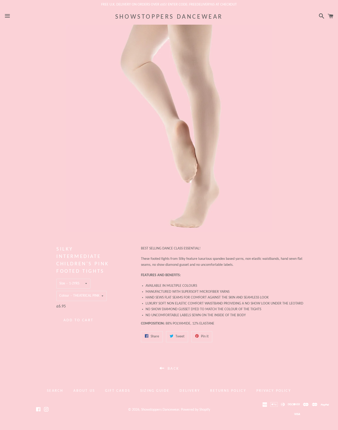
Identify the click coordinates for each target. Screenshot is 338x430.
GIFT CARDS (117, 391)
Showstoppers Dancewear (169, 17)
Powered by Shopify (195, 410)
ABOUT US (84, 391)
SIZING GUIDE (154, 391)
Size (62, 283)
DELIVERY (190, 391)
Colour (64, 296)
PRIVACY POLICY (273, 391)
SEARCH (55, 391)
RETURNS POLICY (228, 391)
